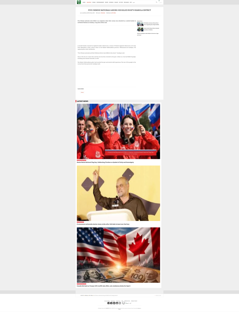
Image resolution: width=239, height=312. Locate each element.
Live (131, 2)
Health (116, 2)
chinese (82, 92)
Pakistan (89, 2)
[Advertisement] (107, 34)
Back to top (158, 295)
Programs (126, 2)
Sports (106, 2)
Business (111, 2)
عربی (134, 2)
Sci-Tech (121, 2)
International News (81, 160)
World (94, 2)
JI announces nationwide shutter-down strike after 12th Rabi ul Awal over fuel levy (103, 224)
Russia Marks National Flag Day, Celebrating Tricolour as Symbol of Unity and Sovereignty (105, 162)
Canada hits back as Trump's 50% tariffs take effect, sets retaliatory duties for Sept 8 (103, 286)
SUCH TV (107, 308)
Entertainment (100, 2)
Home (84, 2)
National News (80, 222)
